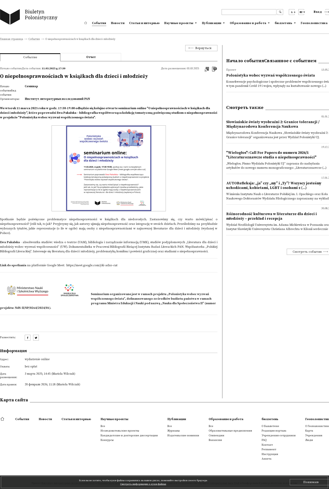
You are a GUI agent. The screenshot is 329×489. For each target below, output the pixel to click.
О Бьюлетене (270, 426)
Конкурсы (107, 440)
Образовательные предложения (230, 431)
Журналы (173, 431)
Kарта (309, 431)
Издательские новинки (183, 435)
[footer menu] (3, 419)
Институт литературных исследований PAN (57, 99)
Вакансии (215, 440)
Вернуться (203, 48)
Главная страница (11, 39)
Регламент (269, 449)
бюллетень (283, 23)
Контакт (267, 445)
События (99, 23)
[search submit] (280, 12)
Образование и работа (248, 23)
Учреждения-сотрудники (279, 435)
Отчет (91, 57)
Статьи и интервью (144, 23)
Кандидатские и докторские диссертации (129, 435)
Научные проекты (178, 23)
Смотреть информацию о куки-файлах (143, 484)
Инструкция (270, 454)
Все (103, 426)
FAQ (264, 440)
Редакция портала (274, 431)
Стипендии (216, 435)
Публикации (211, 23)
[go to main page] (29, 17)
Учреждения (313, 435)
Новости (118, 23)
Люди (309, 440)
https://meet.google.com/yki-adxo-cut (91, 265)
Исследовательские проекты (120, 431)
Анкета (267, 459)
